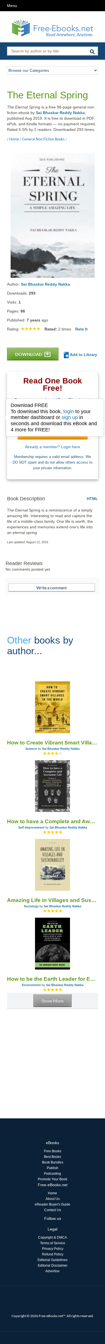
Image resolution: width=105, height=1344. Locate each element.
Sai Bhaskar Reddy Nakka (60, 112)
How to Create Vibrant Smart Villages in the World (52, 743)
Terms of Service (52, 1243)
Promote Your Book (52, 1179)
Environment (31, 985)
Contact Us (52, 1210)
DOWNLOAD (29, 354)
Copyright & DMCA (52, 1237)
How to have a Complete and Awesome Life (52, 821)
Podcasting (52, 1174)
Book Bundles (52, 1162)
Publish (52, 1168)
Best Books (52, 1157)
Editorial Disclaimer (52, 1265)
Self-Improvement (31, 827)
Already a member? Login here (52, 447)
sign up (70, 417)
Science (31, 748)
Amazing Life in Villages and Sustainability (52, 900)
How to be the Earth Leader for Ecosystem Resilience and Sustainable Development (52, 979)
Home (52, 1193)
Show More (52, 1000)
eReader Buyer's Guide (52, 1204)
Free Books (52, 1151)
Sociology (31, 906)
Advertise (52, 1271)
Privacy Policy (52, 1249)
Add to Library (83, 354)
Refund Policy (52, 1254)
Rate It (81, 329)
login (68, 411)
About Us (53, 1199)
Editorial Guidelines (52, 1260)
